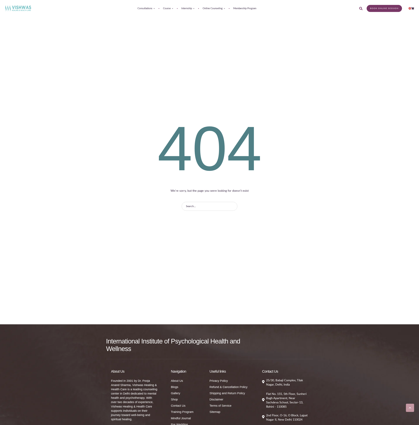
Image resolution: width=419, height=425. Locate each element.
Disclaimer (216, 399)
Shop (174, 399)
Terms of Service (220, 405)
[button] (410, 408)
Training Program (182, 412)
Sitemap (215, 412)
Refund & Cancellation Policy (228, 387)
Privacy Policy (219, 380)
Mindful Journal (181, 418)
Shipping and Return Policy (227, 393)
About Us (177, 380)
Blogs (174, 387)
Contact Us (178, 405)
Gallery (175, 393)
